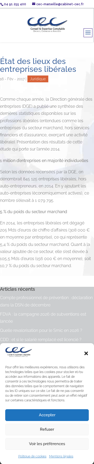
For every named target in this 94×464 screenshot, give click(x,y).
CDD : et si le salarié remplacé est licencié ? (40, 339)
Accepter (47, 415)
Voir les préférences (47, 443)
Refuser (47, 429)
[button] (86, 353)
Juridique (38, 79)
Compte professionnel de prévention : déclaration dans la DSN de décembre (46, 301)
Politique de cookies (32, 456)
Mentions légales (61, 456)
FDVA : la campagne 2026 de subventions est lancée (43, 318)
